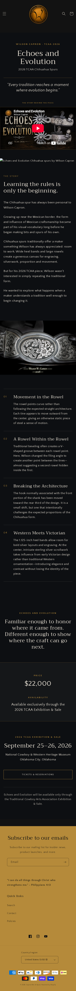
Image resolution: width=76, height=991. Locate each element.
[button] (4, 14)
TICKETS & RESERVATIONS (38, 774)
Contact (11, 913)
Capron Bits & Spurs (33, 985)
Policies (11, 921)
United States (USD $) (36, 959)
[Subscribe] (65, 862)
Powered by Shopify (49, 985)
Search (11, 905)
